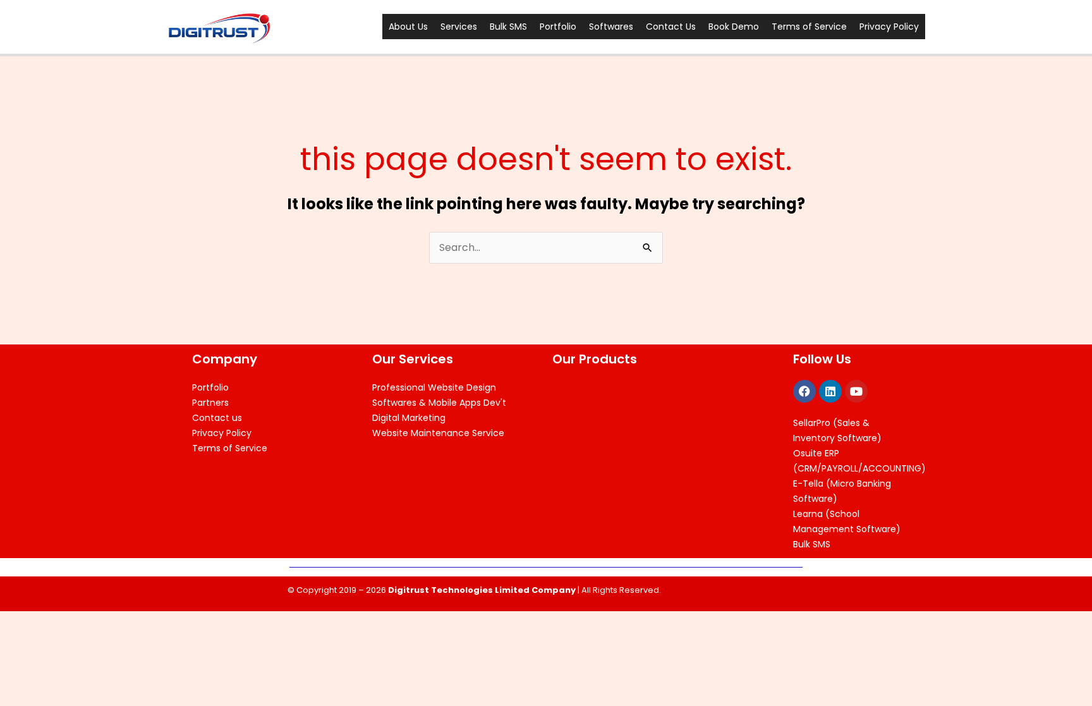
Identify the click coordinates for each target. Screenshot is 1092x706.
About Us (408, 26)
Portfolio (558, 26)
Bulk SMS (508, 26)
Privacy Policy (889, 26)
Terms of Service (809, 26)
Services (458, 26)
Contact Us (671, 26)
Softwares (611, 26)
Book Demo (733, 26)
